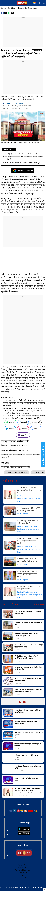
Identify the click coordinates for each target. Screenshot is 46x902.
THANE (17, 759)
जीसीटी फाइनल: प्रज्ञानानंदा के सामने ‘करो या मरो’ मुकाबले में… (29, 734)
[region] (23, 33)
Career (23, 875)
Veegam (39, 887)
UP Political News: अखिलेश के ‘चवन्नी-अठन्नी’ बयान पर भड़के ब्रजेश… (27, 573)
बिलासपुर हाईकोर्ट (15, 182)
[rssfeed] (25, 812)
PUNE (16, 781)
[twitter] (14, 812)
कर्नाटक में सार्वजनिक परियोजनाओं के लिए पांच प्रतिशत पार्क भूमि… (27, 722)
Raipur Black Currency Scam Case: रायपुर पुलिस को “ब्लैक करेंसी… (27, 540)
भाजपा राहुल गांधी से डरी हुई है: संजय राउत (26, 778)
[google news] (21, 812)
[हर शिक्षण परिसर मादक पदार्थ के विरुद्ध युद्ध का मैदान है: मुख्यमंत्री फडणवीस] (8, 757)
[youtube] (18, 812)
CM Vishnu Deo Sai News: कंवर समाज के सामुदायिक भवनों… (28, 509)
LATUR (17, 748)
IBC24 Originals (22, 514)
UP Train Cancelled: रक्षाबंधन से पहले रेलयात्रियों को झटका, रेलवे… (28, 560)
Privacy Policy (23, 865)
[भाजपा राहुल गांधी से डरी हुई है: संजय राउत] (8, 780)
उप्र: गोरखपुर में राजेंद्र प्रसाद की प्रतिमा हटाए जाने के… (28, 767)
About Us (23, 878)
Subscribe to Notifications (43, 453)
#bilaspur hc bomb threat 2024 (17, 472)
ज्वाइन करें (11, 422)
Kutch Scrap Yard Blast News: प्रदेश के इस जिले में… (28, 522)
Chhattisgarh (11, 8)
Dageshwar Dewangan (14, 103)
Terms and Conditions (23, 870)
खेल (15, 737)
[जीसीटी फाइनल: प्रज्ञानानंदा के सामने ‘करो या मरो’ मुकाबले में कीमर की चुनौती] (8, 735)
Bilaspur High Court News (11, 198)
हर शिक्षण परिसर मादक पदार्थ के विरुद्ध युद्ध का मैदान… (27, 756)
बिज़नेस (16, 715)
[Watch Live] (24, 855)
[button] (2, 3)
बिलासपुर (4, 177)
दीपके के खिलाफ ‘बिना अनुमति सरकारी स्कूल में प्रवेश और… (28, 745)
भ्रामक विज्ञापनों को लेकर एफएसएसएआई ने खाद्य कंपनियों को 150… (28, 711)
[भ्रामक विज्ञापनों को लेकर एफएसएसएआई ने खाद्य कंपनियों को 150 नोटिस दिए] (8, 713)
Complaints (22, 867)
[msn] (35, 812)
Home (3, 8)
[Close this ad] (44, 889)
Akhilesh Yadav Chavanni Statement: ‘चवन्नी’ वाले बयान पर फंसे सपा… (29, 490)
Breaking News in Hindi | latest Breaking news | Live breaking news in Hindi (29, 498)
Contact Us (23, 873)
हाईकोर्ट (40, 198)
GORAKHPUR (19, 771)
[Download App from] (24, 830)
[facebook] (10, 812)
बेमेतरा (18, 277)
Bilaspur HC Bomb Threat (19, 177)
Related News (10, 604)
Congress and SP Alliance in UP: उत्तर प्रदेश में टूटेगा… (29, 587)
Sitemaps (30, 811)
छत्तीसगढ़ (34, 177)
